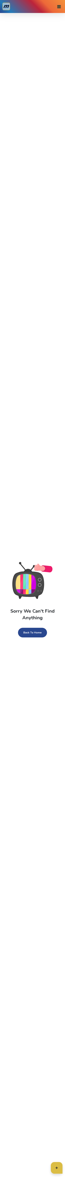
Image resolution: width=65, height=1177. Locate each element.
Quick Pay (50, 1169)
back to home (32, 632)
